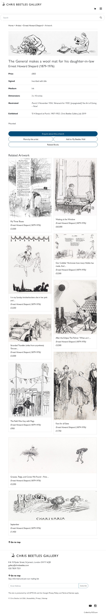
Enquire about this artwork (53, 133)
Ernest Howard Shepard (33, 25)
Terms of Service (68, 593)
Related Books (53, 144)
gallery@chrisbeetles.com (18, 565)
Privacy (38, 598)
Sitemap (44, 598)
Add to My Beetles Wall (75, 139)
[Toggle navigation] (101, 9)
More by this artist (30, 139)
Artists (18, 25)
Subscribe (83, 585)
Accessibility (31, 598)
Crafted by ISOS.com (91, 612)
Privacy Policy (54, 593)
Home (10, 25)
